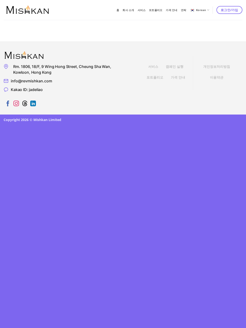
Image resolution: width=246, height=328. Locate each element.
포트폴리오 (155, 10)
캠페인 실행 (175, 66)
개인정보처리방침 (216, 66)
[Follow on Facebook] (8, 104)
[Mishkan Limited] (28, 10)
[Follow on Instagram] (16, 104)
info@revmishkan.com (31, 81)
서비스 (142, 10)
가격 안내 (171, 10)
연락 (183, 10)
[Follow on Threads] (24, 104)
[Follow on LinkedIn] (33, 104)
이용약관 (216, 77)
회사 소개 (128, 10)
